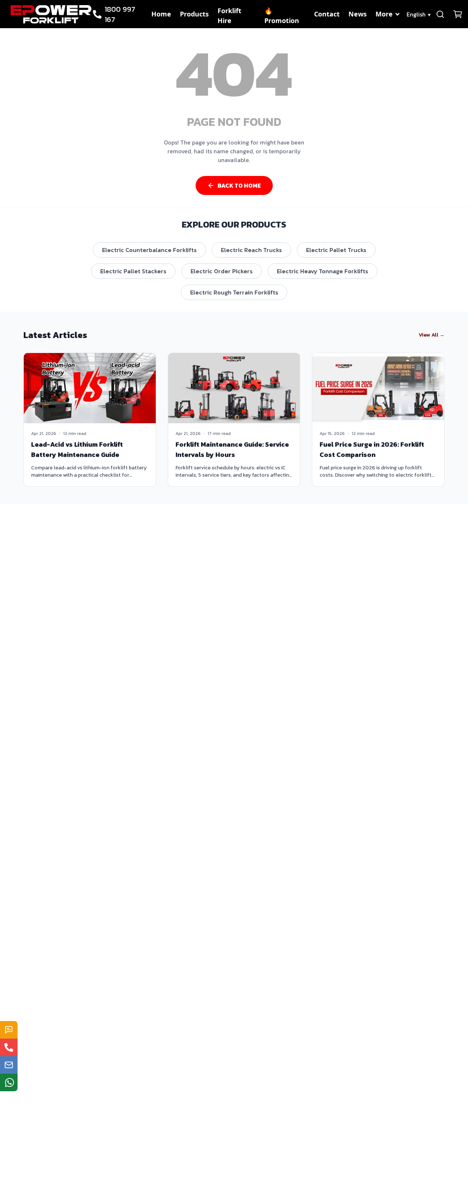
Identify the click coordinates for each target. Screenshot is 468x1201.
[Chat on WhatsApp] (9, 1082)
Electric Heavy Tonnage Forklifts (322, 271)
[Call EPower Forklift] (9, 1047)
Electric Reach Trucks (251, 249)
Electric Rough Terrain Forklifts (234, 292)
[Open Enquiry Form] (9, 1030)
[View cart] (458, 14)
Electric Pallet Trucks (336, 249)
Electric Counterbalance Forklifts (149, 249)
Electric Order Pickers (221, 271)
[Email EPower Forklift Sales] (9, 1065)
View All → (432, 335)
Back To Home (239, 185)
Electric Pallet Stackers (133, 271)
